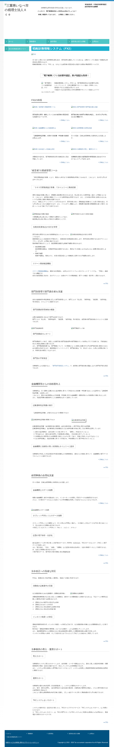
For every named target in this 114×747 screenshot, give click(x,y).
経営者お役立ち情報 (78, 41)
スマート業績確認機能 (40, 271)
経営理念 (53, 41)
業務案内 (33, 41)
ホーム (11, 41)
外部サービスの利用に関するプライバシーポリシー (22, 742)
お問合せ (95, 41)
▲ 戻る (105, 283)
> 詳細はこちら (65, 120)
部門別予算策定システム (61, 366)
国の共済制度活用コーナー (17, 49)
